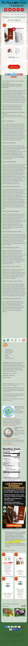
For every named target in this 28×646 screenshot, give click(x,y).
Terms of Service (12, 633)
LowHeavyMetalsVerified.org (10, 444)
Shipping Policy (18, 635)
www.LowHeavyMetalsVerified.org (11, 438)
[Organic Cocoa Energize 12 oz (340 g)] (10, 50)
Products (7, 14)
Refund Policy (21, 633)
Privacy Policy (9, 635)
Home (3, 14)
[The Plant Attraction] (14, 4)
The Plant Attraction (13, 640)
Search (5, 633)
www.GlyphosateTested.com (10, 418)
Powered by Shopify (14, 643)
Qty (14, 60)
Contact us (14, 637)
